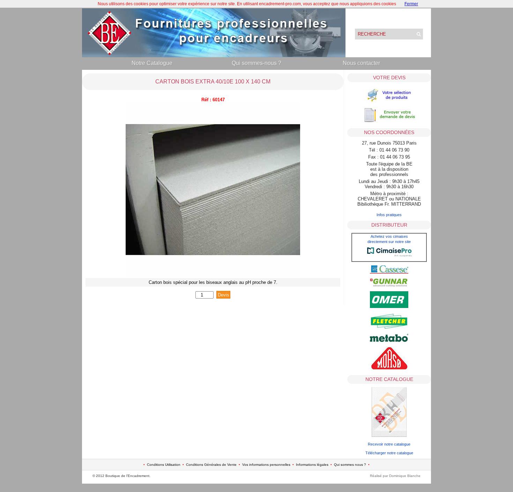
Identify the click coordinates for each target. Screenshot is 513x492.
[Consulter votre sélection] (389, 103)
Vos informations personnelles (266, 465)
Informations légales (312, 465)
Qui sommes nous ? (350, 465)
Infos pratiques (389, 215)
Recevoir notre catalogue (389, 444)
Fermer (411, 3)
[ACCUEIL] (213, 56)
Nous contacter (361, 63)
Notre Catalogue (152, 63)
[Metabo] (389, 340)
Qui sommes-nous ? (256, 63)
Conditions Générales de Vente (211, 465)
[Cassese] (389, 272)
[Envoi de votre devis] (389, 122)
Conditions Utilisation (163, 465)
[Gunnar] (389, 285)
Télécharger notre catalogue (389, 453)
